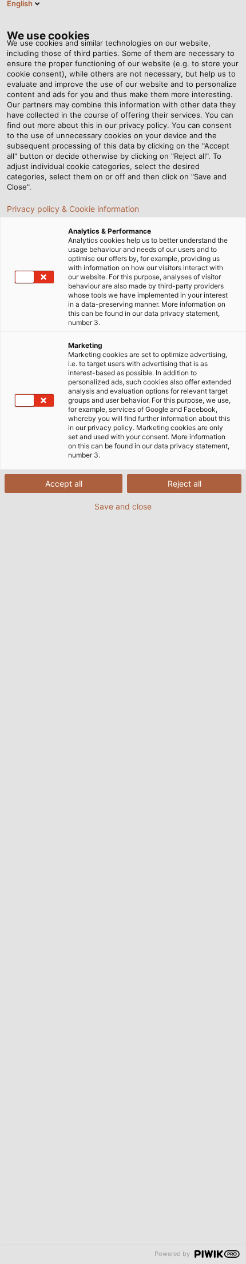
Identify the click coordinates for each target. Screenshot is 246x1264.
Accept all (63, 483)
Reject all (184, 483)
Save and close (123, 506)
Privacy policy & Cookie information (73, 209)
